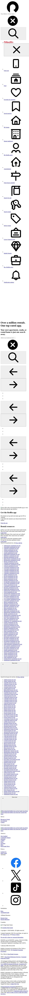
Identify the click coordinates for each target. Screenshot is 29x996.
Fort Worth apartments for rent (11, 583)
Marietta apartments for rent (11, 603)
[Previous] (13, 372)
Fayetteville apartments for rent (12, 582)
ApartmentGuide (5, 912)
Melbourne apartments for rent (11, 605)
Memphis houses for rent (10, 746)
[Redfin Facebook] (16, 868)
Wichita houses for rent (10, 793)
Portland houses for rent (10, 761)
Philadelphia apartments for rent (12, 627)
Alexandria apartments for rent (11, 547)
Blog (2, 845)
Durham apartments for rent (11, 580)
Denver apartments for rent (10, 577)
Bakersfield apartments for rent (11, 554)
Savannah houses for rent (10, 775)
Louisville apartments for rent (11, 600)
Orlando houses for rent (10, 755)
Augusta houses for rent (10, 687)
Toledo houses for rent (9, 782)
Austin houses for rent (9, 688)
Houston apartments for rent (11, 587)
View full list (18, 543)
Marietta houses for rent (10, 745)
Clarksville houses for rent (10, 697)
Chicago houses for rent (10, 695)
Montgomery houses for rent (11, 750)
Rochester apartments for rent (11, 640)
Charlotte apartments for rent (11, 563)
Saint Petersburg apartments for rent (13, 644)
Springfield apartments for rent (11, 651)
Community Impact (5, 837)
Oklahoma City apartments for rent (13, 621)
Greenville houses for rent (10, 720)
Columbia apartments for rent (11, 570)
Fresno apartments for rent (10, 584)
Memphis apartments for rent (11, 606)
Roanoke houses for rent (10, 768)
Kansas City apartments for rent (12, 595)
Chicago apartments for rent (11, 566)
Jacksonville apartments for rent (12, 593)
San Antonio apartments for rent (12, 645)
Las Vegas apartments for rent (11, 598)
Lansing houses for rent (10, 740)
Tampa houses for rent (9, 781)
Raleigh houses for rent (10, 762)
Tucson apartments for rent (10, 656)
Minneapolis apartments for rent (12, 612)
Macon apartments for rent (10, 602)
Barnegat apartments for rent (11, 557)
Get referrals (4, 821)
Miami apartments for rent (10, 609)
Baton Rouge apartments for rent (12, 558)
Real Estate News (5, 846)
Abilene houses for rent (10, 679)
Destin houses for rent (9, 708)
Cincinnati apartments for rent (11, 567)
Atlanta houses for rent (9, 685)
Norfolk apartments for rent (11, 619)
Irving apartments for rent (10, 592)
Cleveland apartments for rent (11, 569)
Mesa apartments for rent (10, 608)
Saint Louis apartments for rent (11, 643)
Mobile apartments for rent (10, 614)
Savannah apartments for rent (11, 648)
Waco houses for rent (9, 790)
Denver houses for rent (9, 707)
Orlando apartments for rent (11, 624)
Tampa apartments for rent (10, 653)
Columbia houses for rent (10, 698)
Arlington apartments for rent (11, 548)
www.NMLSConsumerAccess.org (9, 964)
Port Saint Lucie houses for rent (12, 759)
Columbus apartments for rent (11, 571)
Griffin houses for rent (9, 721)
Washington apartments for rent (12, 660)
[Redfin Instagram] (16, 905)
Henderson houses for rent (10, 724)
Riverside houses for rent (10, 766)
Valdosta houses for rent (10, 787)
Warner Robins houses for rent (11, 791)
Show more (14, 663)
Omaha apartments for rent (10, 622)
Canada (11, 927)
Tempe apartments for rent (10, 654)
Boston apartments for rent (10, 561)
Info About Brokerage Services (12, 957)
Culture (2, 840)
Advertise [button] (3, 854)
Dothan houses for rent (9, 710)
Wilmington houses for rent (11, 794)
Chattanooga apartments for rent (12, 564)
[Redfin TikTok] (16, 893)
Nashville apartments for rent (11, 616)
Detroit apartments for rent (10, 579)
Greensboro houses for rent (11, 719)
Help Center (4, 853)
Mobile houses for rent (9, 749)
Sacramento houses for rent (11, 769)
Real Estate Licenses (13, 954)
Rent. (2, 911)
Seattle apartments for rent (10, 650)
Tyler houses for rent (9, 785)
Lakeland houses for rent (10, 737)
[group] (14, 395)
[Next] (13, 384)
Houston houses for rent (10, 726)
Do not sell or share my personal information (12, 937)
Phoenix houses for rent (10, 758)
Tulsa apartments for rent (10, 657)
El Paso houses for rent (10, 711)
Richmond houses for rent (10, 765)
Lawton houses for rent (10, 742)
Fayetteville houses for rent (11, 714)
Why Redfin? (4, 836)
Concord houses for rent (10, 703)
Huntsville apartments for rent (11, 589)
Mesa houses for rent (9, 748)
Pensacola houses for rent (10, 756)
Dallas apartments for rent (10, 574)
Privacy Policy (15, 934)
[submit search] (13, 33)
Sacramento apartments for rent (12, 641)
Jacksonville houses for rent (11, 732)
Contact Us (3, 852)
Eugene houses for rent (10, 713)
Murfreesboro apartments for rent (12, 615)
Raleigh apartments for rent (11, 634)
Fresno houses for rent (9, 717)
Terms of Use (5, 934)
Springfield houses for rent (10, 778)
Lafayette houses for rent (10, 736)
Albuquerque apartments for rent (12, 545)
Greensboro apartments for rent (12, 586)
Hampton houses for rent (10, 723)
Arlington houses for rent (10, 684)
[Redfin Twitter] (16, 881)
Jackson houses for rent (10, 730)
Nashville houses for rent (10, 753)
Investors (3, 843)
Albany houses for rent (9, 681)
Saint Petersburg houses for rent (12, 771)
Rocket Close (4, 918)
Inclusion (3, 839)
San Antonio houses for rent (11, 774)
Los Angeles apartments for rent (12, 599)
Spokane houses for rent (10, 777)
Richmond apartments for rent (11, 637)
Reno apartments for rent (10, 635)
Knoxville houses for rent (10, 735)
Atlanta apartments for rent (10, 550)
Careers (3, 822)
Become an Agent (5, 819)
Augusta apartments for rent (11, 551)
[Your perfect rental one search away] (14, 302)
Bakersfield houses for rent (10, 690)
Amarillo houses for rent (10, 682)
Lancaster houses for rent (10, 739)
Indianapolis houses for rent (11, 729)
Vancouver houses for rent (10, 788)
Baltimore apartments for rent (11, 555)
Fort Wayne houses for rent (11, 716)
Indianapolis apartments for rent (12, 590)
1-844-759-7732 (14, 984)
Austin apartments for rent (10, 553)
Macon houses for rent (9, 743)
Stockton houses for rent (10, 779)
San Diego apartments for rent (11, 647)
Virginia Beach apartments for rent (12, 658)
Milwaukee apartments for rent (11, 611)
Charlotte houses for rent (10, 692)
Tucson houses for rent (9, 784)
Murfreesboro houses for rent (11, 752)
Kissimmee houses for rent (10, 733)
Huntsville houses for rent (10, 727)
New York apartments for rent (11, 618)
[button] (14, 21)
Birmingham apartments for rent (12, 560)
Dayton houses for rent (9, 706)
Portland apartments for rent (11, 632)
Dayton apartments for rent (10, 576)
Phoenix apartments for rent (11, 628)
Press (2, 842)
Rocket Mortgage (5, 919)
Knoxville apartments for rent (11, 596)
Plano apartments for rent (10, 631)
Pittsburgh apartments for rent (11, 629)
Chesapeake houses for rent (11, 694)
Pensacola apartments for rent (11, 625)
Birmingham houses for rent (11, 691)
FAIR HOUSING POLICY (21, 991)
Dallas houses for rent (9, 704)
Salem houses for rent (9, 772)
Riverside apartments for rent (11, 638)
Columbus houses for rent (10, 700)
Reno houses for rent (9, 764)
